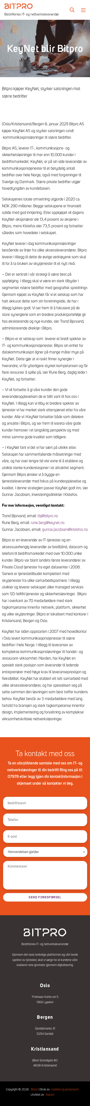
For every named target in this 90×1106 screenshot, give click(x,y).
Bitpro (34, 1089)
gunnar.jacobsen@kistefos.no (65, 529)
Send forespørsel (45, 897)
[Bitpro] (31, 10)
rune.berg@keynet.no (47, 522)
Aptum (50, 1094)
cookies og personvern (65, 1089)
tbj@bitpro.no (48, 515)
